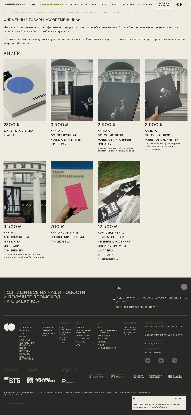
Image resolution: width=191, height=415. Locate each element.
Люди (84, 4)
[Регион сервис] (71, 380)
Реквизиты (144, 393)
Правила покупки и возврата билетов (115, 393)
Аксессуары (56, 12)
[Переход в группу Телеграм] (161, 360)
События (47, 331)
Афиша (45, 323)
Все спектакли (65, 329)
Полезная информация (26, 358)
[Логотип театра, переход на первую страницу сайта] (14, 4)
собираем (143, 404)
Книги (105, 12)
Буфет (115, 4)
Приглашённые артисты (84, 332)
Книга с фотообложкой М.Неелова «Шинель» (161, 135)
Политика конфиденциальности (21, 393)
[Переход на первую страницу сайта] (7, 343)
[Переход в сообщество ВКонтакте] (147, 360)
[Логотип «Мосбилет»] (177, 376)
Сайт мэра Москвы (51, 393)
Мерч (93, 4)
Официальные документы (79, 393)
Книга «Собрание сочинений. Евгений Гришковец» (67, 237)
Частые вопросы (12, 395)
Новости (24, 348)
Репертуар (72, 4)
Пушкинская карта (48, 335)
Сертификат (128, 4)
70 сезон (25, 328)
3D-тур (23, 334)
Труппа (80, 328)
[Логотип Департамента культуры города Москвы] (139, 376)
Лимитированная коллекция (28, 12)
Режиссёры (82, 336)
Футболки (73, 12)
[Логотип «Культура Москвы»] (156, 376)
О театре (32, 4)
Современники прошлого (27, 344)
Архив (62, 343)
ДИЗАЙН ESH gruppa (13, 404)
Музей (22, 337)
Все (5, 12)
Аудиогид (24, 340)
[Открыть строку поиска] (186, 4)
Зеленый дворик (51, 4)
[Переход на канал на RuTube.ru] (174, 360)
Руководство (83, 339)
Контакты (24, 354)
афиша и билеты (164, 4)
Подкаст (104, 4)
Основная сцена (65, 334)
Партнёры (24, 351)
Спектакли (47, 328)
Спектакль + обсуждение (129, 329)
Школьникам (145, 4)
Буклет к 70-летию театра (18, 133)
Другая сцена (63, 339)
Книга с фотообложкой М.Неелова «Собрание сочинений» (16, 241)
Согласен (179, 398)
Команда (81, 342)
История (24, 331)
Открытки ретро (122, 12)
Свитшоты (90, 12)
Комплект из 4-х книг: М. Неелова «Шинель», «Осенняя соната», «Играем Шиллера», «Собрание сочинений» (114, 246)
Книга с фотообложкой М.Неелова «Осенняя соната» (114, 137)
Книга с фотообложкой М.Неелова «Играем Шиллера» (66, 137)
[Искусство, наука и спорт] (41, 380)
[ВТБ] (11, 380)
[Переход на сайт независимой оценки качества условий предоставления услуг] (98, 376)
